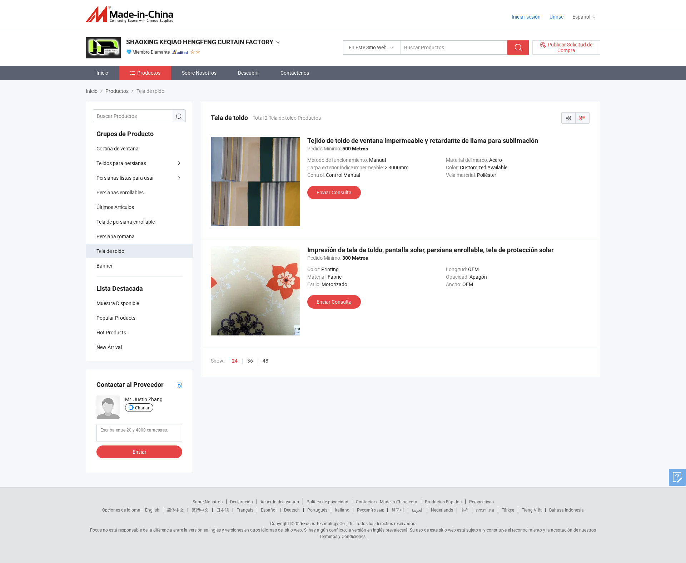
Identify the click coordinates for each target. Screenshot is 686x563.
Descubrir (248, 72)
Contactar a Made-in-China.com (386, 501)
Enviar (139, 451)
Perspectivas (481, 501)
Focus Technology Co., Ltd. (329, 523)
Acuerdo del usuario (279, 501)
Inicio (102, 72)
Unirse (556, 16)
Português (317, 510)
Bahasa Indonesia (566, 510)
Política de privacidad (327, 501)
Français (245, 510)
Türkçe (508, 510)
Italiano (342, 510)
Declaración (241, 501)
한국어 (397, 510)
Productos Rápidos (443, 501)
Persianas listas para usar (125, 177)
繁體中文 (200, 510)
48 (265, 360)
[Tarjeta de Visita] (179, 385)
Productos (148, 72)
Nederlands (442, 510)
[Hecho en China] (132, 14)
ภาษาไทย (485, 510)
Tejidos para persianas (121, 163)
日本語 (222, 510)
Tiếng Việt (532, 510)
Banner (104, 265)
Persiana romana (115, 236)
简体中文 (175, 510)
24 (235, 361)
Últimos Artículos (115, 207)
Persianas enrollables (120, 192)
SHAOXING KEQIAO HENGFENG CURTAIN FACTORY (199, 42)
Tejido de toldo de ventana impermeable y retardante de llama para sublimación (422, 140)
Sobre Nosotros (199, 72)
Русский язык (370, 510)
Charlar (142, 407)
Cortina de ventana (117, 148)
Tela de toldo (110, 251)
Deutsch (292, 510)
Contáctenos (294, 72)
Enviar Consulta (334, 192)
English (152, 510)
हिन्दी (464, 510)
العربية (417, 510)
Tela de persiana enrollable (125, 221)
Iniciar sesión (526, 16)
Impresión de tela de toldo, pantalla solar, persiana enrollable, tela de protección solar (430, 250)
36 (250, 360)
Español (269, 510)
